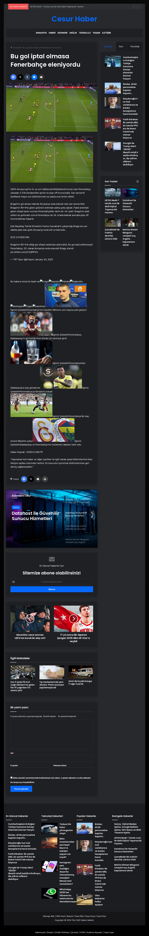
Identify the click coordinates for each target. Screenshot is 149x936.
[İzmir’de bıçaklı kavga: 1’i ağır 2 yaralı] (81, 671)
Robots (70, 916)
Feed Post (101, 916)
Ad (12, 753)
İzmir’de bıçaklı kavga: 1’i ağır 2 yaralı (80, 682)
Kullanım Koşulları (94, 932)
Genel (16, 507)
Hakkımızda (40, 932)
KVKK (82, 932)
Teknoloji (85, 32)
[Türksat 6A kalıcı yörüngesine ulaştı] (49, 828)
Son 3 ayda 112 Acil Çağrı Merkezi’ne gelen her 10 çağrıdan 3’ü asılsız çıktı (22, 686)
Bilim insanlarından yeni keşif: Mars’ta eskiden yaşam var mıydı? (67, 848)
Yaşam (96, 32)
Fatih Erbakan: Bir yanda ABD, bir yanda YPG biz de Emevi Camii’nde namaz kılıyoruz (130, 128)
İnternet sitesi (59, 765)
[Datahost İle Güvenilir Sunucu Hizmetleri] (131, 192)
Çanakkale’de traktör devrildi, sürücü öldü (35, 516)
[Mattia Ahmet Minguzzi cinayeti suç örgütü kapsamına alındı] (131, 222)
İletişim (106, 32)
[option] (52, 518)
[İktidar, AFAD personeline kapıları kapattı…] (113, 88)
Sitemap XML (49, 916)
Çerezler (75, 932)
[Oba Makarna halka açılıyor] (85, 899)
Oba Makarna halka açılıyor (99, 900)
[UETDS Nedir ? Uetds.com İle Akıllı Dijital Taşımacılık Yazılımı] (113, 192)
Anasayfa (41, 32)
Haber (52, 32)
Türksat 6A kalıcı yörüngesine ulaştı (66, 829)
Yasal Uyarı (109, 932)
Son (121, 46)
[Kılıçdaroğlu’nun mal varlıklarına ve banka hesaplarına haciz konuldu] (113, 102)
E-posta (14, 765)
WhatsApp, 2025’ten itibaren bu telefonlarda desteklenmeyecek (70, 895)
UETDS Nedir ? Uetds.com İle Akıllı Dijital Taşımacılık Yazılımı (112, 206)
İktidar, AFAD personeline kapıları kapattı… (130, 89)
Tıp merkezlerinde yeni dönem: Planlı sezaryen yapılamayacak (51, 685)
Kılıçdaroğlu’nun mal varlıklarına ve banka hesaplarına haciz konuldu (103, 851)
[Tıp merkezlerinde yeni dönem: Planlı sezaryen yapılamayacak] (51, 672)
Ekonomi (62, 32)
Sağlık (73, 32)
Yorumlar (135, 46)
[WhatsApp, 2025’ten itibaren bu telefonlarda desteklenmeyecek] (49, 893)
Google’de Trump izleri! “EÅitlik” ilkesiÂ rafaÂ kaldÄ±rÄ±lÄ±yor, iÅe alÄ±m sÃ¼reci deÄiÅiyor (130, 154)
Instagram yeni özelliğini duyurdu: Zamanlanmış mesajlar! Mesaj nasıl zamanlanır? (67, 873)
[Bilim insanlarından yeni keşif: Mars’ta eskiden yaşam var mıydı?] (49, 842)
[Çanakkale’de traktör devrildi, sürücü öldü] (113, 222)
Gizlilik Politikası (62, 932)
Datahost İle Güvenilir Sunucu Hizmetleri (48, 6)
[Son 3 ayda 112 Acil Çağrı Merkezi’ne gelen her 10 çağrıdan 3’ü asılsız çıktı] (22, 672)
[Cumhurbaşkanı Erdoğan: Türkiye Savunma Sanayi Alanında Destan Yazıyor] (113, 61)
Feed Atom (90, 916)
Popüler (108, 46)
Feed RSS (79, 916)
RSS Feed (60, 916)
